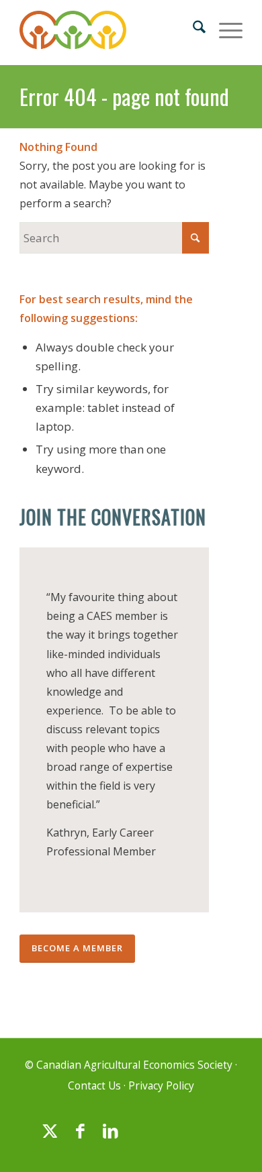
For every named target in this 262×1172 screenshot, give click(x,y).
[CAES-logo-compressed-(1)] (108, 32)
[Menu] (224, 27)
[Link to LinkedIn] (110, 1137)
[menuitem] (192, 27)
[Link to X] (50, 1137)
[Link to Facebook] (80, 1137)
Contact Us (94, 1086)
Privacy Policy (161, 1086)
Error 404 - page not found (124, 96)
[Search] (192, 27)
